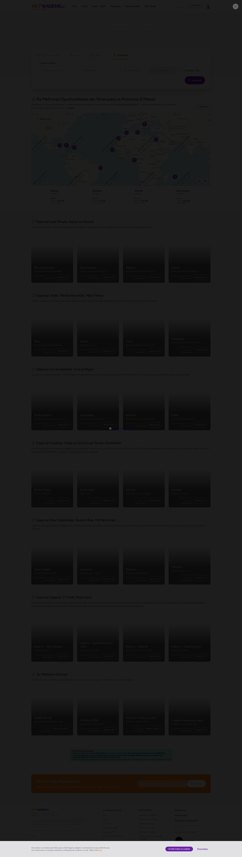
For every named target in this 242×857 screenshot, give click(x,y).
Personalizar (202, 849)
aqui (100, 850)
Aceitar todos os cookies (179, 849)
